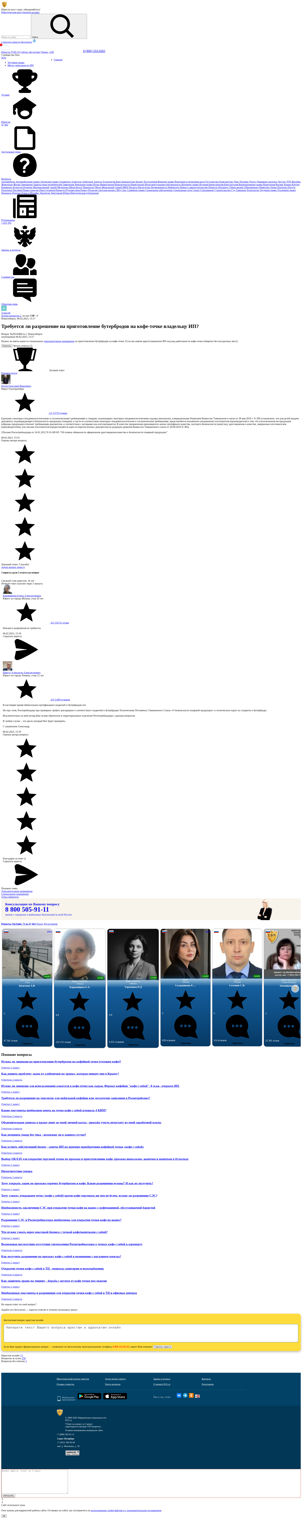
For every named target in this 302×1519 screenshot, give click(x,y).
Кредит (296, 184)
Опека (273, 187)
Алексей (5, 313)
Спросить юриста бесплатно (16, 42)
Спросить (27, 1043)
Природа (60, 190)
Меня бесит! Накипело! (82, 187)
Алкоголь (76, 181)
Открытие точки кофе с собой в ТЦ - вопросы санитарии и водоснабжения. (52, 1268)
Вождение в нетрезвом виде (190, 181)
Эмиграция (56, 193)
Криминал (7, 187)
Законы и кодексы (161, 1379)
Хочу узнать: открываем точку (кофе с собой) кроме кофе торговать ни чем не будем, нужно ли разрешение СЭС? (79, 1195)
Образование (251, 187)
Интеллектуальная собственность (163, 184)
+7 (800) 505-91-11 (65, 1434)
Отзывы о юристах (65, 1384)
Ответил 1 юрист (10, 1067)
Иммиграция (107, 184)
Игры (96, 184)
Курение (28, 187)
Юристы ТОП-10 (10, 52)
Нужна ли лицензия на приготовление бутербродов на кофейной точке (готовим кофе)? (61, 1061)
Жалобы (296, 181)
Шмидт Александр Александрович (21, 672)
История (204, 184)
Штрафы (34, 193)
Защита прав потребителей (48, 184)
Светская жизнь (106, 190)
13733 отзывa (57, 413)
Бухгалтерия (151, 181)
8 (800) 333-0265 (94, 51)
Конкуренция (216, 184)
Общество (264, 187)
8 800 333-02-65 (121, 1346)
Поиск (39, 924)
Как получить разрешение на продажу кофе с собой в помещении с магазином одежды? (61, 1256)
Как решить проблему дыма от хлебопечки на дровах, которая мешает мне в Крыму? (60, 1073)
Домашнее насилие (267, 181)
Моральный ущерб (112, 187)
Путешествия (72, 190)
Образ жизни (236, 187)
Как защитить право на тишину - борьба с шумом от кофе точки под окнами (54, 1280)
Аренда (98, 181)
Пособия (17, 190)
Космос (280, 184)
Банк (119, 181)
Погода (291, 187)
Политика (7, 190)
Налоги (133, 187)
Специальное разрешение (15, 894)
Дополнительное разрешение (17, 891)
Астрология (109, 181)
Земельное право (84, 184)
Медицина (63, 187)
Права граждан (30, 190)
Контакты (206, 1379)
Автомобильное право (28, 181)
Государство (212, 181)
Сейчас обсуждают (30, 52)
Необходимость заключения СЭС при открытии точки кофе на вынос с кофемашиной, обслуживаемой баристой (78, 1207)
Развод (84, 190)
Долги (252, 181)
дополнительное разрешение (59, 341)
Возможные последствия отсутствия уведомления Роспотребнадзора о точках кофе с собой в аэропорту (72, 1244)
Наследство (144, 187)
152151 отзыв (59, 622)
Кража (288, 184)
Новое (47, 52)
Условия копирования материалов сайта (84, 1430)
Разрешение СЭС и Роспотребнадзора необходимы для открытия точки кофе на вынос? (61, 1220)
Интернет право (190, 184)
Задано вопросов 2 (11, 315)
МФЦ (125, 187)
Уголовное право (286, 190)
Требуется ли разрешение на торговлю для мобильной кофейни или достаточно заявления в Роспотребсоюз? (75, 1098)
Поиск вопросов (112, 1384)
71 (21, 1355)
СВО (118, 190)
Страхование (207, 190)
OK (4, 1516)
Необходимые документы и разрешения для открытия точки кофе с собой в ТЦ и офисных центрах (69, 1293)
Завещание (27, 184)
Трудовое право (268, 190)
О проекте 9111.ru (161, 1384)
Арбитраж (88, 181)
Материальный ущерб (45, 187)
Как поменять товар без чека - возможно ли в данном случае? (43, 1134)
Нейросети (174, 187)
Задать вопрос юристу (13, 567)
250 (24, 1358)
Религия (93, 190)
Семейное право (136, 190)
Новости (213, 187)
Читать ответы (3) (22, 345)
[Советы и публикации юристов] (4, 6)
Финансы (6, 193)
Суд (233, 190)
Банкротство (129, 181)
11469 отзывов (60, 699)
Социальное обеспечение (159, 190)
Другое (282, 181)
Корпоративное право (251, 184)
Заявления (69, 184)
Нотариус (223, 187)
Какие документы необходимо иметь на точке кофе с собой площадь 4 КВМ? (53, 1110)
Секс (124, 190)
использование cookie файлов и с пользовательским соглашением (126, 1510)
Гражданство (226, 181)
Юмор (66, 193)
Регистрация (50, 924)
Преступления (47, 190)
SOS (3, 57)
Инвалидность (122, 184)
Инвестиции (138, 184)
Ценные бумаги (21, 193)
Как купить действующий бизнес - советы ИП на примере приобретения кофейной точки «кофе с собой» (72, 1146)
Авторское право (49, 181)
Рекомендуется (9, 373)
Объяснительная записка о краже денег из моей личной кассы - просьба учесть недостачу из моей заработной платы (81, 1122)
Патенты (282, 187)
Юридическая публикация (84, 193)
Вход (5, 48)
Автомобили (8, 181)
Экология (44, 193)
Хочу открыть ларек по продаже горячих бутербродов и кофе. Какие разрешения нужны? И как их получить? (77, 1183)
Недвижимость (159, 187)
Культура (18, 187)
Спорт (196, 190)
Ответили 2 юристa (11, 1079)
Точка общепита (10, 897)
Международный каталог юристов (73, 1379)
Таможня (241, 190)
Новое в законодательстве (194, 187)
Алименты (65, 181)
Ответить (7, 346)
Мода (98, 187)
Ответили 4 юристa (11, 1128)
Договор (244, 181)
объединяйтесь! (32, 9)
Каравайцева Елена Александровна (22, 595)
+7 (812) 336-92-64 (66, 1442)
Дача (236, 181)
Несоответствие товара (16, 1171)
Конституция (231, 184)
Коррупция (269, 184)
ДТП (289, 181)
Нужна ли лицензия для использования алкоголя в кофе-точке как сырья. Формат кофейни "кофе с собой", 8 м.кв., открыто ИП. (90, 1086)
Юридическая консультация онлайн (20, 12)
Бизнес (140, 181)
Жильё (17, 184)
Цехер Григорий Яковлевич (16, 386)
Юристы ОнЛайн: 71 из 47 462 (18, 924)
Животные (7, 184)
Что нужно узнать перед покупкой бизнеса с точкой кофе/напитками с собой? (54, 1232)
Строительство (223, 190)
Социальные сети (183, 190)
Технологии (253, 190)
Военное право (166, 181)
